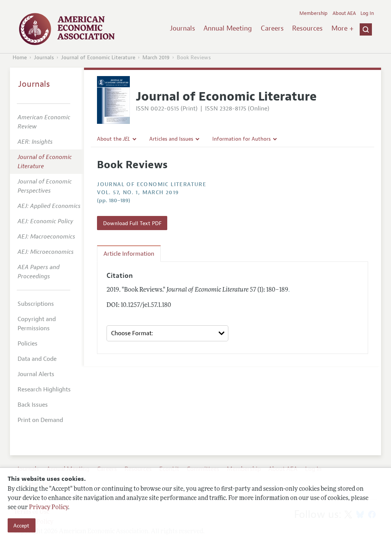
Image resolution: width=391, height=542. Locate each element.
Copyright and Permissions (37, 323)
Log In (367, 13)
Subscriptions (36, 304)
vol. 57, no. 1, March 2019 (138, 192)
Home (20, 57)
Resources (307, 28)
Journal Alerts (36, 374)
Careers (272, 28)
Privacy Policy (48, 508)
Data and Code (37, 359)
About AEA (344, 13)
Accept (21, 525)
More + (342, 28)
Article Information (128, 254)
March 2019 (156, 57)
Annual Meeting (228, 28)
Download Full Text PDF (132, 223)
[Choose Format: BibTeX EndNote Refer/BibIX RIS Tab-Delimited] (167, 333)
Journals (182, 28)
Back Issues (33, 405)
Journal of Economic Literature (98, 57)
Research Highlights (44, 389)
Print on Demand (40, 420)
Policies (27, 343)
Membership (313, 13)
